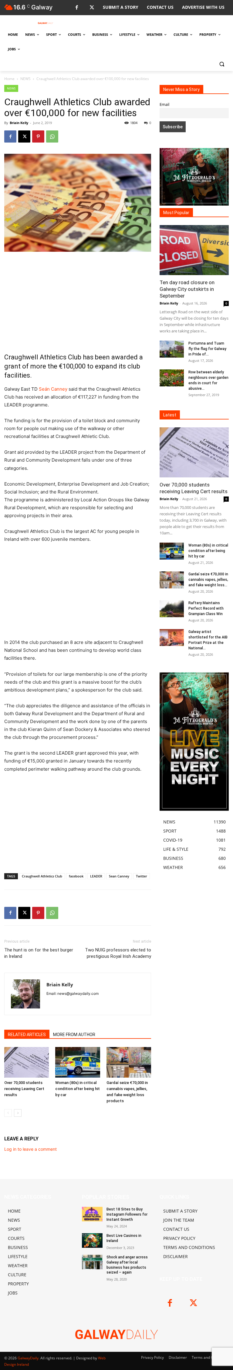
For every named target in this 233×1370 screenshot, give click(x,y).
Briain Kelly (19, 122)
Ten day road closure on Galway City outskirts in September (187, 289)
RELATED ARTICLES (27, 1034)
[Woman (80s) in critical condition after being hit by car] (77, 1062)
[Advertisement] (77, 302)
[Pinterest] (38, 136)
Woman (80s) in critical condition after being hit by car (77, 1088)
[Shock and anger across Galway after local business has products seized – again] (92, 1262)
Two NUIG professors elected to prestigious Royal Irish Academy (118, 953)
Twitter (141, 876)
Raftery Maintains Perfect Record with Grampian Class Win (206, 608)
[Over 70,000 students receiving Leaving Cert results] (26, 1062)
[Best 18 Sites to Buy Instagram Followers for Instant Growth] (92, 1214)
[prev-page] (8, 1113)
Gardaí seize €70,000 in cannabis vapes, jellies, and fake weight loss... (208, 579)
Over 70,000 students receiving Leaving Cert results (24, 1088)
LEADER (96, 876)
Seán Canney (53, 389)
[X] (92, 8)
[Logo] (45, 23)
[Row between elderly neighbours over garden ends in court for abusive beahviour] (172, 377)
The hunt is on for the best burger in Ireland (38, 953)
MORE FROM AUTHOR (74, 1034)
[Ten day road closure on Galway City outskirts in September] (194, 250)
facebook (76, 876)
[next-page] (18, 1113)
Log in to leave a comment (30, 1149)
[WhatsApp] (52, 136)
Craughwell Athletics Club (42, 876)
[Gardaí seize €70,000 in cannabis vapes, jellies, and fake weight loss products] (128, 1062)
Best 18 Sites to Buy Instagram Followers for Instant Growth (126, 1214)
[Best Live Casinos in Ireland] (92, 1240)
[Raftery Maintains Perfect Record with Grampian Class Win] (172, 608)
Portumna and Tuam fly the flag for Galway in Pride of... (207, 348)
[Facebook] (76, 8)
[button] (221, 64)
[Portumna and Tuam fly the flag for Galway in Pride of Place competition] (172, 349)
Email (164, 104)
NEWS (25, 78)
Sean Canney (119, 876)
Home (9, 78)
